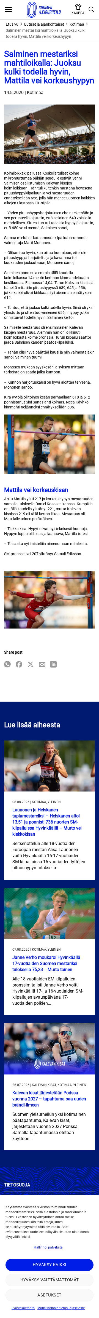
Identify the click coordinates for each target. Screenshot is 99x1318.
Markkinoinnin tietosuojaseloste (61, 1308)
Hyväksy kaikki (49, 1264)
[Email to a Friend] (42, 665)
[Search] (91, 10)
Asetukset (49, 1295)
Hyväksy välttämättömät (49, 1279)
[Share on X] (30, 665)
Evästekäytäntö (23, 1308)
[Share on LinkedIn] (53, 665)
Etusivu (12, 24)
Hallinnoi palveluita (48, 1247)
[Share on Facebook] (19, 665)
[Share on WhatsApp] (7, 665)
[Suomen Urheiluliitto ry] (44, 9)
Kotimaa (77, 24)
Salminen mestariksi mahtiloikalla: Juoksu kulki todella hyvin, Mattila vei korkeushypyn (45, 33)
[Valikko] (8, 9)
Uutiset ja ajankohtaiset (44, 24)
